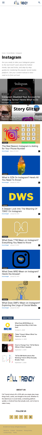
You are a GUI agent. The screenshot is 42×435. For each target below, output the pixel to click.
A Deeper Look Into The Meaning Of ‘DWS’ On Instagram (19, 210)
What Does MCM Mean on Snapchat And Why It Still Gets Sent (26, 325)
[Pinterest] (21, 417)
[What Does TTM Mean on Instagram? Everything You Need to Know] (21, 228)
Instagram (5, 94)
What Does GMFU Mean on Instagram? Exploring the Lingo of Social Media (21, 304)
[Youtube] (31, 417)
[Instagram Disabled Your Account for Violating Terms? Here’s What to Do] (21, 92)
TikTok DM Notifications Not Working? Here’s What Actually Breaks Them (26, 358)
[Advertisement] (21, 27)
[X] (26, 417)
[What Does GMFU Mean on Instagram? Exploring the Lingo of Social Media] (21, 290)
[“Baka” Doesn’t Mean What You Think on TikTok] (7, 337)
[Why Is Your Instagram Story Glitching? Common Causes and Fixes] (17, 113)
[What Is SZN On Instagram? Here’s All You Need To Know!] (21, 165)
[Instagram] (16, 417)
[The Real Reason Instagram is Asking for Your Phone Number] (21, 134)
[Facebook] (11, 417)
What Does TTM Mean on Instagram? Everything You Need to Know (20, 241)
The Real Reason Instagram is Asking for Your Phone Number (20, 147)
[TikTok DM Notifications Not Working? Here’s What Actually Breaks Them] (7, 359)
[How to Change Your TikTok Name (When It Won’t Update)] (7, 348)
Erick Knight (5, 151)
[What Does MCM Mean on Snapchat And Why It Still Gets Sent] (7, 326)
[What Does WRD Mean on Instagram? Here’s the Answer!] (21, 259)
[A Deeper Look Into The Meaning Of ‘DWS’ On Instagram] (21, 196)
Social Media (11, 53)
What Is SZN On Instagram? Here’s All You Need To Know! (20, 178)
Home (3, 53)
